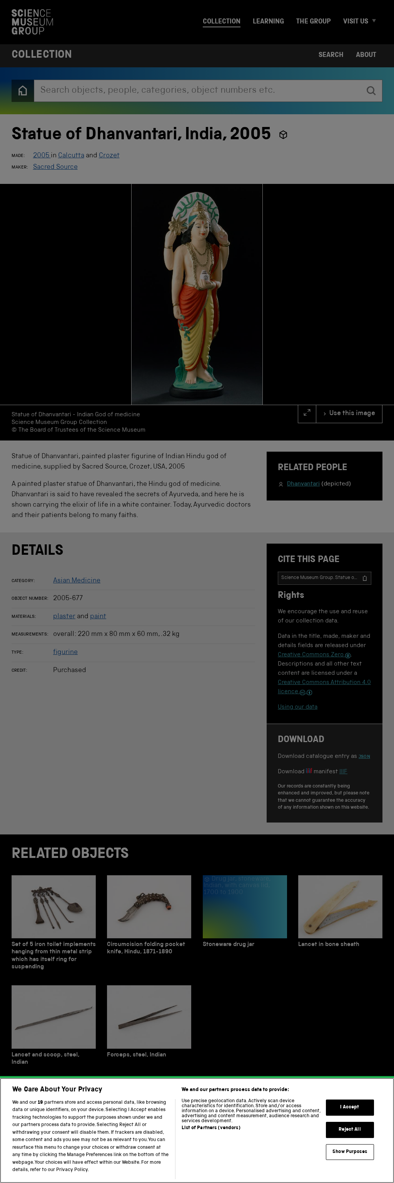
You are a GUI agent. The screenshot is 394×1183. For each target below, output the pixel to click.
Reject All (350, 1129)
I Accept (349, 1107)
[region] (197, 1130)
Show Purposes (349, 1152)
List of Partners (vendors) (211, 1128)
